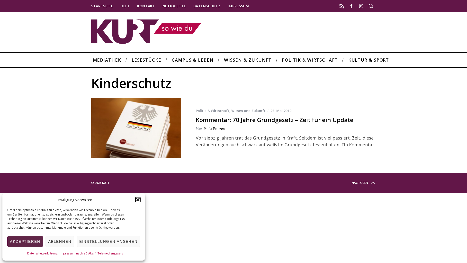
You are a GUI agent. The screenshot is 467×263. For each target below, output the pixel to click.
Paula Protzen (214, 128)
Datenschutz (207, 6)
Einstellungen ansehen (108, 241)
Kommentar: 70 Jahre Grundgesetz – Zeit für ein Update (274, 120)
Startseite (102, 6)
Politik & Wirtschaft (212, 110)
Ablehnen (60, 241)
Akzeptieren (25, 241)
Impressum (238, 6)
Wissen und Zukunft (248, 110)
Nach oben (360, 183)
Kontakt (146, 6)
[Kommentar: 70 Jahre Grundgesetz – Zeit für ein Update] (136, 128)
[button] (137, 199)
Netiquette (174, 6)
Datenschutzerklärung (42, 253)
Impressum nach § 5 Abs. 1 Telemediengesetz (91, 253)
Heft (125, 6)
